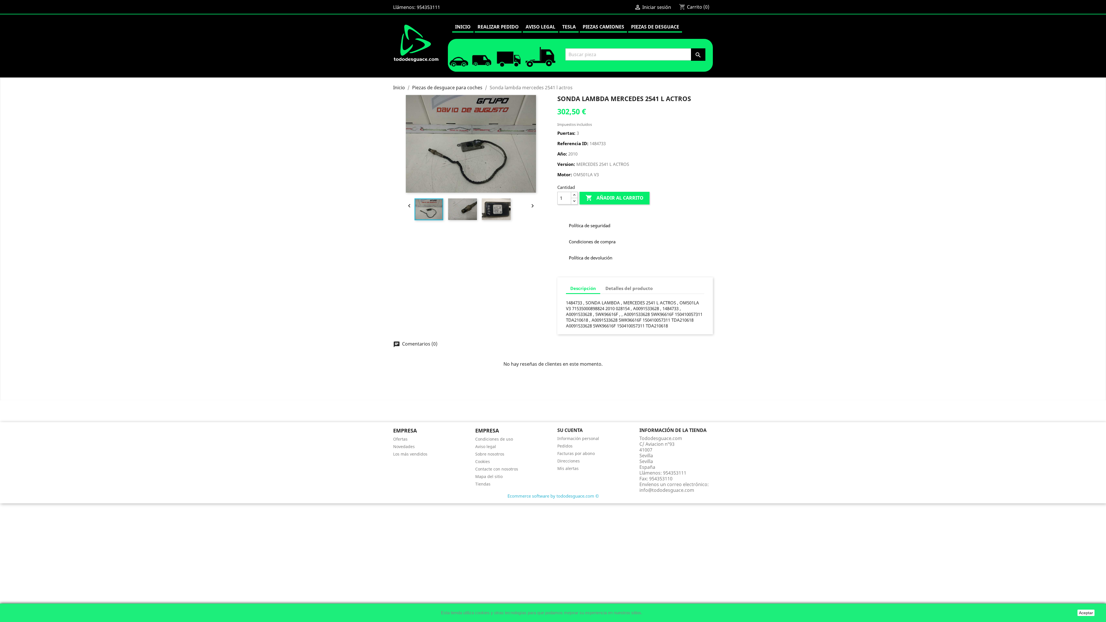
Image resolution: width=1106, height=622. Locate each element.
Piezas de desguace (655, 27)
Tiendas (482, 484)
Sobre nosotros (489, 454)
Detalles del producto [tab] (629, 288)
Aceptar (1086, 612)
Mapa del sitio (489, 476)
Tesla (569, 27)
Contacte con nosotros (496, 469)
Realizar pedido (498, 27)
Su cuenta (570, 430)
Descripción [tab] (583, 288)
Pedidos (565, 446)
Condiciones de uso (494, 439)
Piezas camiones (603, 27)
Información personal (578, 438)
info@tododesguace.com (666, 490)
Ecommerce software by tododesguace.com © (553, 496)
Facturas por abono (576, 453)
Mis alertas (568, 468)
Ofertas (400, 439)
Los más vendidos (410, 454)
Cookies (482, 461)
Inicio (463, 27)
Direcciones (568, 461)
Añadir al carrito (614, 197)
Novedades (404, 446)
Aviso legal (540, 27)
